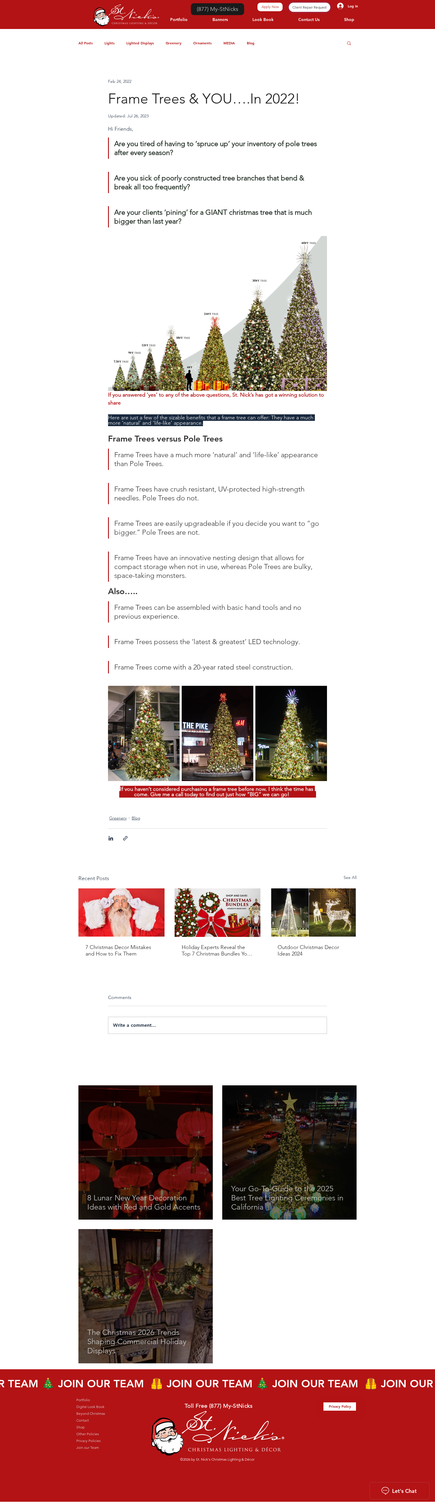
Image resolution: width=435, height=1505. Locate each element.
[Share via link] (125, 838)
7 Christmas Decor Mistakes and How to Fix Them (118, 950)
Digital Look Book (90, 1406)
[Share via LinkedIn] (111, 838)
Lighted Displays (140, 43)
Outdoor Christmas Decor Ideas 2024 (308, 950)
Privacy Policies (88, 1440)
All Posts (85, 43)
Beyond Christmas (90, 1413)
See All (350, 877)
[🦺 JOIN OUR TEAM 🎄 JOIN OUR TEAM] (217, 1383)
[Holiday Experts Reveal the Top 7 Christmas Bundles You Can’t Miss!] (218, 912)
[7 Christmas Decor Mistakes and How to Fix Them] (121, 912)
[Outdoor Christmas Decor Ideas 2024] (313, 912)
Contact (82, 1420)
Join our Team (87, 1447)
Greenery (173, 43)
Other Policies (87, 1434)
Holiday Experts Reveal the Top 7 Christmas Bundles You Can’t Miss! (216, 950)
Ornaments (202, 43)
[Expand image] (144, 733)
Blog (250, 43)
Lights (109, 43)
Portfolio (83, 1400)
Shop (80, 1427)
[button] (349, 43)
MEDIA (229, 43)
